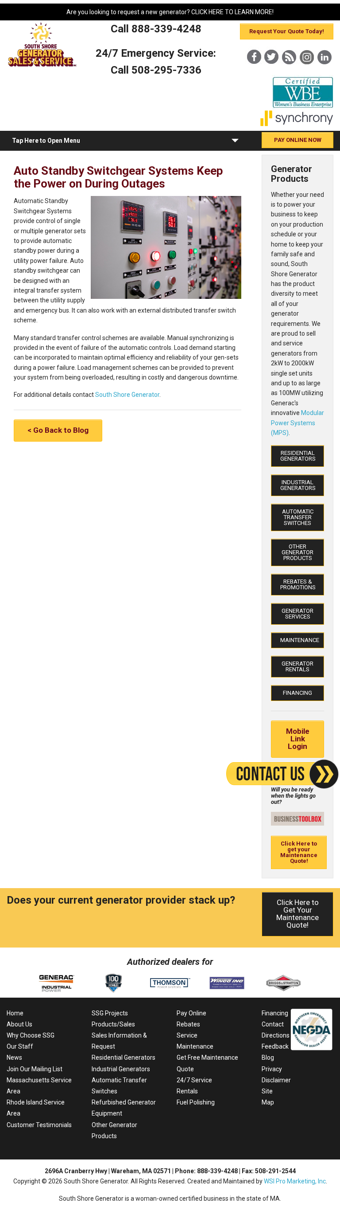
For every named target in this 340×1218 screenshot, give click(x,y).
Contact (273, 1024)
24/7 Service (194, 1080)
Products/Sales (113, 1024)
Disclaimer (276, 1080)
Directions (276, 1035)
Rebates (188, 1024)
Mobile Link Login (297, 739)
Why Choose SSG (30, 1035)
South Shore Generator (127, 394)
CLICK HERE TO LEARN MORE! (232, 12)
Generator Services (297, 613)
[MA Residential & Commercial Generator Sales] (42, 66)
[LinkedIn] (324, 72)
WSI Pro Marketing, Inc (295, 1181)
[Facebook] (254, 72)
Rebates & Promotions (298, 584)
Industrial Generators (298, 485)
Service (187, 1035)
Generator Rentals (297, 666)
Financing (297, 692)
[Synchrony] (296, 124)
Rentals (187, 1091)
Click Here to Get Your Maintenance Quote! (297, 913)
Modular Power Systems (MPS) (297, 422)
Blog (268, 1057)
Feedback (275, 1046)
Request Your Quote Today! (286, 31)
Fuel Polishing (196, 1102)
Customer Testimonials (39, 1124)
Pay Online (191, 1013)
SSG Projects (110, 1013)
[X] (271, 72)
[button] (235, 142)
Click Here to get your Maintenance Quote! (298, 852)
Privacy (272, 1069)
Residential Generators (298, 456)
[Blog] (289, 72)
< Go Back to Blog (58, 430)
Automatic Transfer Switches (297, 517)
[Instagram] (307, 72)
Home (15, 1013)
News (14, 1057)
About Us (19, 1024)
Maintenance (299, 640)
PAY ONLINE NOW (297, 140)
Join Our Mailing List (34, 1069)
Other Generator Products (297, 552)
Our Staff (20, 1046)
